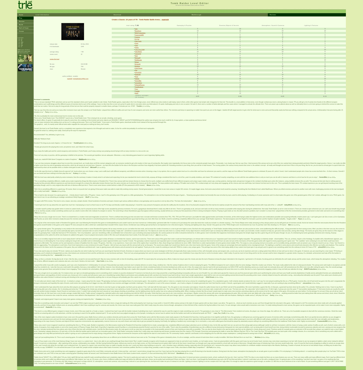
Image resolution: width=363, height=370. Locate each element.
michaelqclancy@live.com (80, 78)
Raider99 (137, 74)
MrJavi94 (137, 64)
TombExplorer (139, 87)
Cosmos (137, 37)
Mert (136, 56)
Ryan (136, 76)
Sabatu (137, 78)
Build (21, 24)
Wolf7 (136, 93)
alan (136, 29)
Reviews (273, 14)
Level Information (42, 14)
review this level (54, 59)
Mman (137, 62)
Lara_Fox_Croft (139, 49)
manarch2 (138, 54)
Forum (21, 31)
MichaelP (137, 58)
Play (20, 18)
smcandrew (138, 83)
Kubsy (137, 47)
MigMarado (138, 60)
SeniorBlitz (138, 81)
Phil (136, 70)
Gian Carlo (138, 41)
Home (21, 14)
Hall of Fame (24, 28)
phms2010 (138, 72)
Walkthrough (196, 14)
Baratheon (138, 31)
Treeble (137, 91)
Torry (136, 89)
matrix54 (165, 20)
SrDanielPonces (140, 85)
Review (21, 21)
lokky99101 (138, 51)
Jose (136, 45)
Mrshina (137, 66)
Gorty (136, 43)
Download (117, 14)
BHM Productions (140, 33)
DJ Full (137, 39)
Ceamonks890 (139, 35)
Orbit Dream (138, 68)
